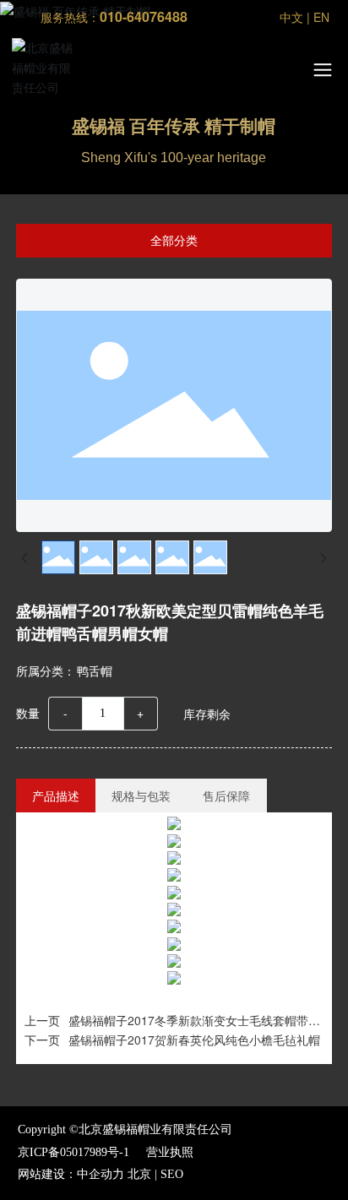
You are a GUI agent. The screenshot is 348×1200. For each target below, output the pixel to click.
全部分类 (174, 240)
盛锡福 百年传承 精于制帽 (173, 127)
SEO (171, 1174)
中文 (291, 16)
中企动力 (100, 1174)
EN (321, 16)
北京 (139, 1174)
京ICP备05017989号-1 (73, 1152)
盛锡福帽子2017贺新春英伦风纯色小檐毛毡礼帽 (194, 1039)
